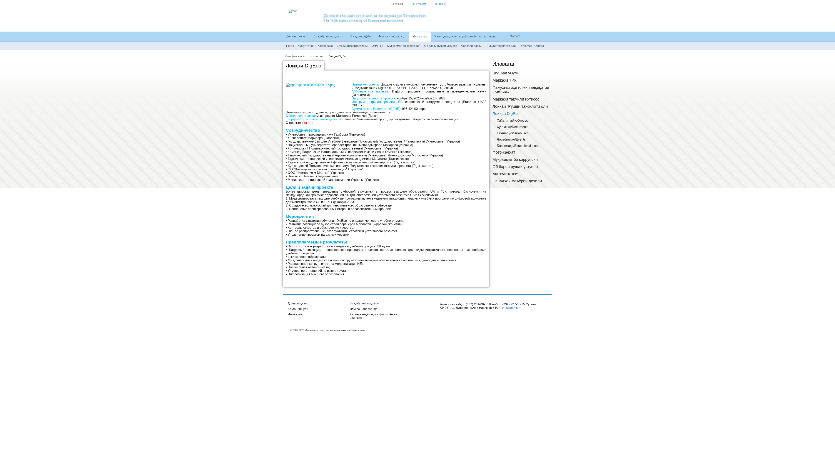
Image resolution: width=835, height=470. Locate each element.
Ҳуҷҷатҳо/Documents (512, 127)
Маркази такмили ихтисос (516, 99)
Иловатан (419, 36)
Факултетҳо (306, 45)
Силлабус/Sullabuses (513, 133)
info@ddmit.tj (511, 307)
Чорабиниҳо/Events (511, 139)
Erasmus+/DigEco (532, 45)
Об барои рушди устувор (440, 45)
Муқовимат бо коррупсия (403, 45)
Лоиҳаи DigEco (338, 56)
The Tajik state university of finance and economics (363, 20)
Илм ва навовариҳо (392, 36)
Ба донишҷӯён (360, 36)
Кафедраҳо (325, 45)
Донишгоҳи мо (296, 36)
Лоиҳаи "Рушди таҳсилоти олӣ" (521, 106)
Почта (290, 45)
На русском (419, 3)
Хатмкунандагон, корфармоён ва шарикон (464, 36)
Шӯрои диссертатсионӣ (352, 45)
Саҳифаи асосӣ (295, 56)
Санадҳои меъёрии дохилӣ (517, 181)
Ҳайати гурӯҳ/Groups (512, 120)
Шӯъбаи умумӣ (506, 73)
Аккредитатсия (506, 174)
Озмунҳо (377, 45)
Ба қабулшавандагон (328, 36)
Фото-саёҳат (504, 152)
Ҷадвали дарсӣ (471, 45)
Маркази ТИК (504, 80)
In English (440, 3)
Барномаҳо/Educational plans (518, 146)
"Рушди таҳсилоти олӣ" (501, 45)
